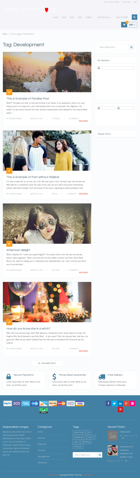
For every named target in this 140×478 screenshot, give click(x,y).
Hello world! (125, 432)
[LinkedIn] (120, 403)
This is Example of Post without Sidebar (32, 177)
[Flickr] (132, 403)
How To (91, 437)
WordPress (42, 462)
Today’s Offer (122, 17)
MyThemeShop (87, 475)
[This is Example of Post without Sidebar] (47, 150)
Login (135, 1)
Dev (88, 432)
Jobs (76, 441)
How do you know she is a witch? (28, 328)
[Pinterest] (120, 409)
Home (55, 17)
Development (79, 437)
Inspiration (42, 444)
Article (55, 193)
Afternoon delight (18, 250)
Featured (56, 270)
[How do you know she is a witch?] (47, 302)
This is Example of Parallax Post (27, 98)
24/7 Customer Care (111, 1)
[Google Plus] (126, 403)
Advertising (78, 432)
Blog (80, 17)
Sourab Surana (15, 118)
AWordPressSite (53, 475)
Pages (88, 17)
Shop (72, 17)
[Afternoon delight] (47, 223)
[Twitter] (114, 403)
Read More (83, 121)
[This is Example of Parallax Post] (47, 72)
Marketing (86, 441)
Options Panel (103, 17)
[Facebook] (108, 403)
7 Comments (72, 193)
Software (78, 446)
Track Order (126, 1)
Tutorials (56, 118)
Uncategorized (43, 456)
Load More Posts (48, 363)
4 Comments (74, 118)
